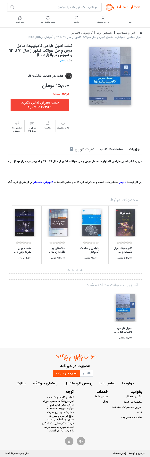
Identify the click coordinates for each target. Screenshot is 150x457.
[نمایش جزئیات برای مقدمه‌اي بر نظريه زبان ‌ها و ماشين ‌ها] (24, 222)
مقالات (21, 383)
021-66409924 (71, 357)
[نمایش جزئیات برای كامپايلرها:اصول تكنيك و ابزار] (125, 222)
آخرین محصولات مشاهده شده (127, 410)
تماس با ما (107, 383)
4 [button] (69, 270)
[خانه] (141, 33)
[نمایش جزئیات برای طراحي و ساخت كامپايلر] (91, 222)
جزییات (134, 149)
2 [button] (77, 270)
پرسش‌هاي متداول (78, 383)
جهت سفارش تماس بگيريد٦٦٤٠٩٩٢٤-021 (40, 105)
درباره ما (128, 383)
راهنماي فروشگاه (45, 383)
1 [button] (81, 270)
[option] (110, 76)
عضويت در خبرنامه (66, 373)
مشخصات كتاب (111, 149)
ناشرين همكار (134, 396)
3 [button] (73, 270)
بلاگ (105, 401)
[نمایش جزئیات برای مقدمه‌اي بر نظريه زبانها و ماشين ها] (58, 222)
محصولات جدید (132, 401)
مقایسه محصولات (131, 417)
